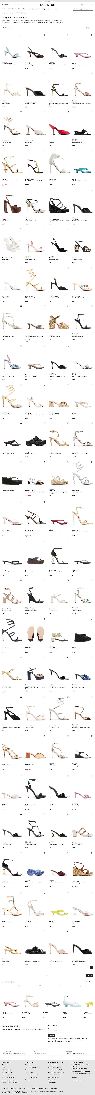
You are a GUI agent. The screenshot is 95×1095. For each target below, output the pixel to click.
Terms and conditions (15, 1088)
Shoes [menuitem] (19, 8)
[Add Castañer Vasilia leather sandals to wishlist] (91, 229)
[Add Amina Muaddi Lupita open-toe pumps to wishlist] (21, 267)
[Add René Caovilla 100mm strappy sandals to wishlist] (44, 267)
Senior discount (52, 1082)
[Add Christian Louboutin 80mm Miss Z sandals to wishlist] (44, 73)
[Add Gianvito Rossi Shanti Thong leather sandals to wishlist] (91, 267)
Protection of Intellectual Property (39, 1088)
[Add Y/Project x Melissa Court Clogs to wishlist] (44, 423)
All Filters (5, 27)
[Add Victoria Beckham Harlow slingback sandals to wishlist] (68, 267)
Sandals (16, 12)
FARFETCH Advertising (31, 1077)
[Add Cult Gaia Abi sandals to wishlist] (91, 384)
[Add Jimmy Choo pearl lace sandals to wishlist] (21, 73)
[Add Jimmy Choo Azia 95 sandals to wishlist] (68, 736)
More (61, 22)
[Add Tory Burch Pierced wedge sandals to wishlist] (91, 112)
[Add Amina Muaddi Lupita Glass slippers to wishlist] (21, 502)
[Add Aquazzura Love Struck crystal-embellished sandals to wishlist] (91, 697)
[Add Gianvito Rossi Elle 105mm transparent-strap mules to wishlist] (68, 931)
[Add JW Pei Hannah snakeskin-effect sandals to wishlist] (68, 814)
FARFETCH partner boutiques (32, 1067)
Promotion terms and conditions (10, 1079)
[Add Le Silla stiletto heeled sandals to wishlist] (68, 775)
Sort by (88, 27)
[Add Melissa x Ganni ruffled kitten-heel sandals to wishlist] (91, 150)
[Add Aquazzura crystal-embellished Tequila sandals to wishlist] (91, 423)
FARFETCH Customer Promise (9, 1082)
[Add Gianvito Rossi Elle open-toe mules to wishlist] (21, 775)
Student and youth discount (55, 1074)
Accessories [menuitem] (30, 8)
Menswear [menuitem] (13, 4)
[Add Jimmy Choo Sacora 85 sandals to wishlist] (44, 697)
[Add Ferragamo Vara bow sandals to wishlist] (21, 931)
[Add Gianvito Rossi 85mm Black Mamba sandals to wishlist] (68, 423)
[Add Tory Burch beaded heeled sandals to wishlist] (68, 619)
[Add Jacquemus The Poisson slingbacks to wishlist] (44, 35)
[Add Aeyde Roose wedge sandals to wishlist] (91, 736)
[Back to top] (91, 967)
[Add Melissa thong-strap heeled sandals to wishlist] (44, 346)
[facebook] (80, 1080)
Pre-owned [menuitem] (50, 8)
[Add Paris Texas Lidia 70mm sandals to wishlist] (21, 814)
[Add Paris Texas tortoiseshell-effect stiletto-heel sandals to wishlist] (68, 35)
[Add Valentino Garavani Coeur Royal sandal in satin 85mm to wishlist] (21, 35)
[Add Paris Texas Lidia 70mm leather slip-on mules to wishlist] (91, 346)
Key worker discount (53, 1077)
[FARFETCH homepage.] (47, 5)
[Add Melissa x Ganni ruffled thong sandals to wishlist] (21, 423)
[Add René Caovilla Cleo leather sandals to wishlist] (21, 384)
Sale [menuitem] (56, 8)
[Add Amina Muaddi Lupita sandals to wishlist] (44, 112)
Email (49, 1028)
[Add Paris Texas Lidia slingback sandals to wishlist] (68, 229)
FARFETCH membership (54, 1067)
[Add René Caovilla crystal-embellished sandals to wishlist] (21, 619)
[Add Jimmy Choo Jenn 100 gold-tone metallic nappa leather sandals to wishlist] (44, 384)
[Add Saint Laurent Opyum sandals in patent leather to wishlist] (68, 541)
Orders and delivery (7, 1069)
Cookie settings (53, 1088)
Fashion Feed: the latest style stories (81, 1073)
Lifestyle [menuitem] (44, 8)
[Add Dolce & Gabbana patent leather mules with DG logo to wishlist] (91, 931)
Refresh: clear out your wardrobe (80, 1068)
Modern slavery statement (31, 1074)
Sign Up (52, 1035)
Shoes (11, 12)
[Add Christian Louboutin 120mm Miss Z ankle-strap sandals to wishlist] (44, 775)
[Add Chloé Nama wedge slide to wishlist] (44, 541)
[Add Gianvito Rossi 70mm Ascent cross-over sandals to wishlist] (44, 502)
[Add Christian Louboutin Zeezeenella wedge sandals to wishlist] (44, 580)
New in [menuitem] (3, 8)
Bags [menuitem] (24, 8)
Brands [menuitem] (8, 8)
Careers (27, 1069)
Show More (89, 981)
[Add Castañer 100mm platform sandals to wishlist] (68, 306)
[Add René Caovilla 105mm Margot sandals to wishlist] (91, 462)
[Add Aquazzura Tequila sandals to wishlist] (91, 775)
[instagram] (73, 1080)
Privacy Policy (68, 1039)
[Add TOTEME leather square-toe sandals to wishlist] (21, 541)
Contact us (4, 1064)
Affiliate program (52, 1064)
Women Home (5, 12)
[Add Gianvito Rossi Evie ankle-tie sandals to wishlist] (68, 150)
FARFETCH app (29, 1072)
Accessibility (26, 1088)
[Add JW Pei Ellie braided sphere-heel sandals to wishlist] (68, 853)
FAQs (35, 1051)
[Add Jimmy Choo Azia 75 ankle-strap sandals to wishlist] (21, 306)
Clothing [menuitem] (14, 8)
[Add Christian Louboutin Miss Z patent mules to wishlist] (21, 229)
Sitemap (27, 1079)
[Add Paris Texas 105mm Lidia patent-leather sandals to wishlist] (68, 657)
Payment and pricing (7, 1074)
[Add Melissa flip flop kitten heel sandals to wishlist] (91, 35)
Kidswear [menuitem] (20, 4)
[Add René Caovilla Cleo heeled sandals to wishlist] (21, 112)
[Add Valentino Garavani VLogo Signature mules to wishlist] (68, 384)
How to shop (7, 1051)
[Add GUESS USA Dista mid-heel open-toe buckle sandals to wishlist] (44, 306)
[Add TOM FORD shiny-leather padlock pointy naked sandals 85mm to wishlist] (68, 73)
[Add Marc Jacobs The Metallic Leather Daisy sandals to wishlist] (21, 150)
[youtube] (84, 1080)
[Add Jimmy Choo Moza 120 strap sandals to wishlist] (44, 892)
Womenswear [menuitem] (5, 4)
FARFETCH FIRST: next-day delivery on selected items (81, 1065)
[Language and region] (81, 4)
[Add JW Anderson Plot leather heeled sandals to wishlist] (91, 657)
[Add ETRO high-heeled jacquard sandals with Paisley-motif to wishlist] (21, 697)
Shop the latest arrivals (50, 1)
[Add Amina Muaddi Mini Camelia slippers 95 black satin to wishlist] (68, 346)
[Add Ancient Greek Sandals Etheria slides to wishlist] (21, 462)
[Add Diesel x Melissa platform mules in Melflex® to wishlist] (44, 853)
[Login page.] (85, 4)
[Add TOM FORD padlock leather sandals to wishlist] (44, 190)
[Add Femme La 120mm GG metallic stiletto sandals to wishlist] (91, 502)
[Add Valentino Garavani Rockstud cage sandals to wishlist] (21, 580)
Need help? (68, 1051)
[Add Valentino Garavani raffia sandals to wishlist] (44, 736)
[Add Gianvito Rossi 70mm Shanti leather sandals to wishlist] (21, 892)
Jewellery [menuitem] (37, 8)
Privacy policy (5, 1088)
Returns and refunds (7, 1072)
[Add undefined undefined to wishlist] (19, 985)
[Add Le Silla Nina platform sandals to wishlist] (21, 190)
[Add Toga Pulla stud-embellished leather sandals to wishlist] (44, 931)
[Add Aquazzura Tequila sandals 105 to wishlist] (91, 580)
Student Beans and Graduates (56, 1072)
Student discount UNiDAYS (55, 1069)
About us (27, 1064)
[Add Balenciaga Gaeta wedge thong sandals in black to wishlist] (44, 619)
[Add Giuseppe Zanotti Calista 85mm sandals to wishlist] (21, 657)
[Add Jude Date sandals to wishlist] (68, 112)
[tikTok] (77, 1080)
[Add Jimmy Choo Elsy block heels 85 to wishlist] (68, 580)
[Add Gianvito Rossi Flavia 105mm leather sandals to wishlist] (21, 736)
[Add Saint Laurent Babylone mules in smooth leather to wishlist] (91, 190)
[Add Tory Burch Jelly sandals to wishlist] (91, 541)
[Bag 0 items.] (91, 4)
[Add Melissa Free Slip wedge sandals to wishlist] (91, 619)
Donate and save (52, 1079)
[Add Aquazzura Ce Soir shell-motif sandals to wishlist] (21, 346)
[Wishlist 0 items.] (88, 4)
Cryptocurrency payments (8, 1077)
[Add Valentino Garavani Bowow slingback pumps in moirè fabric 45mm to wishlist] (44, 462)
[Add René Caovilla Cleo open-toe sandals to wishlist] (68, 697)
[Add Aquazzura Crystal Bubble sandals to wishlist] (44, 229)
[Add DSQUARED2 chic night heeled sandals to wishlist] (44, 814)
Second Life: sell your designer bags (81, 1071)
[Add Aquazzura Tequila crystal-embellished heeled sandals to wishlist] (91, 73)
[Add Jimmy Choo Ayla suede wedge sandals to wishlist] (91, 853)
